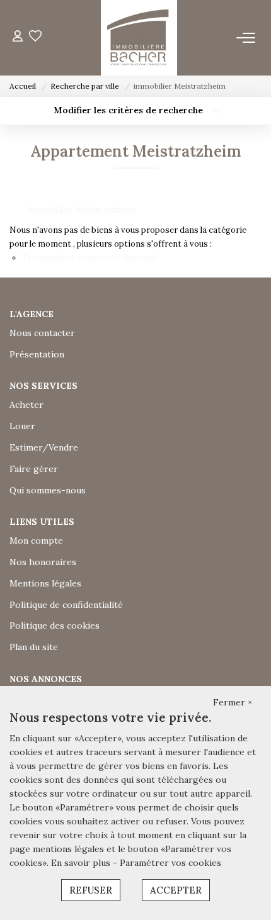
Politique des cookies (54, 625)
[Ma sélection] (35, 37)
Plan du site (33, 647)
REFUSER (90, 890)
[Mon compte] (18, 37)
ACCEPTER (176, 890)
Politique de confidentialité (66, 604)
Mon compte (36, 540)
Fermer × (232, 702)
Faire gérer (33, 468)
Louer (22, 426)
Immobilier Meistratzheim (81, 209)
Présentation (36, 354)
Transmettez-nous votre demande (90, 257)
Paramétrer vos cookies (170, 862)
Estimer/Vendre (43, 447)
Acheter (26, 404)
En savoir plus (82, 862)
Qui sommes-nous (47, 490)
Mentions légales (45, 583)
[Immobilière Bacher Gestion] (138, 38)
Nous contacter (42, 333)
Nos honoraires (42, 562)
